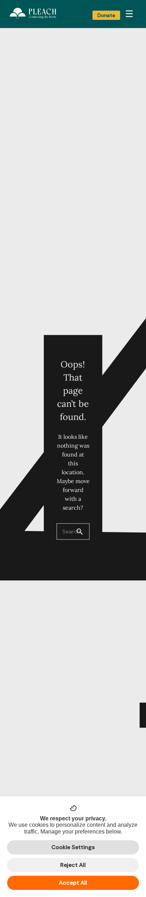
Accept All (73, 882)
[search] (82, 531)
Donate (106, 15)
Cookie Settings (73, 847)
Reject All (73, 865)
